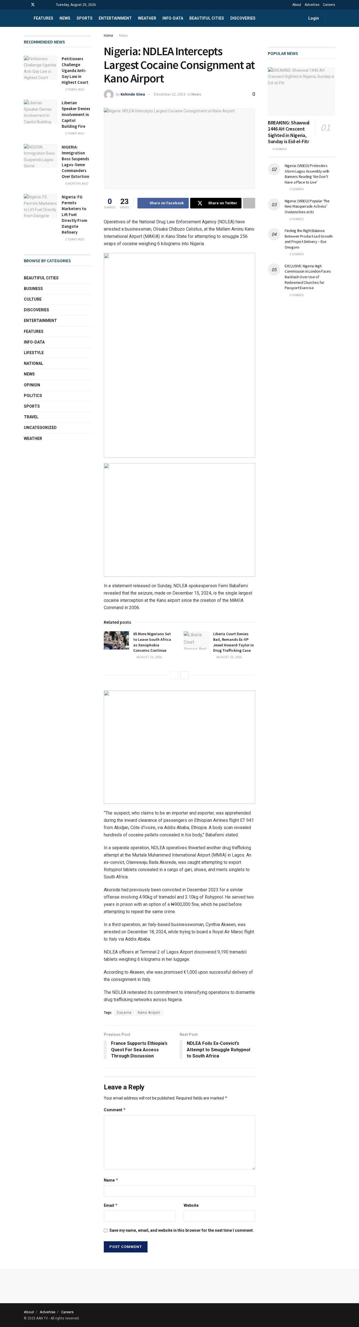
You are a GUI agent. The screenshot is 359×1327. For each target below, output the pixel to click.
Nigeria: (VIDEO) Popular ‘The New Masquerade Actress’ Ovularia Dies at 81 (307, 206)
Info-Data (34, 342)
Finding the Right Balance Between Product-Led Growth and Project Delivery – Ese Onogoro (309, 239)
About (296, 5)
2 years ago (74, 89)
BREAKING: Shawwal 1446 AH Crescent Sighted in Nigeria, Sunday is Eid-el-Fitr (289, 132)
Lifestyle (34, 353)
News (64, 18)
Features (43, 18)
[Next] (184, 675)
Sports (85, 18)
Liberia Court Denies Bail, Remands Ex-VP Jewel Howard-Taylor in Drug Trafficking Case (233, 642)
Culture (33, 299)
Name (111, 1180)
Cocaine (124, 1013)
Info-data (172, 18)
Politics (33, 395)
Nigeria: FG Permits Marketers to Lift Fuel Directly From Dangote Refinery (74, 214)
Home (108, 36)
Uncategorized (40, 427)
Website (191, 1205)
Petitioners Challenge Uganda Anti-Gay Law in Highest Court (75, 70)
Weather (147, 18)
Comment (115, 1109)
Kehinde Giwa (133, 94)
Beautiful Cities (206, 18)
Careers (329, 5)
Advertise (312, 5)
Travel (31, 417)
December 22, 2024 (169, 94)
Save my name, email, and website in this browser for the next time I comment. (181, 1230)
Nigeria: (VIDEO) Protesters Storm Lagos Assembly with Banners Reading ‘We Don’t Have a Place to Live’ (307, 174)
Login (313, 18)
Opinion (32, 385)
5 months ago (76, 183)
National (33, 363)
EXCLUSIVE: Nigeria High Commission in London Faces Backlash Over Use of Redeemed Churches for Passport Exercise (308, 276)
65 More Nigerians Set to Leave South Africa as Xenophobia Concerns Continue (152, 642)
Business (33, 288)
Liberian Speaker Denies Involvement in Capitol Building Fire (76, 114)
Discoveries (243, 18)
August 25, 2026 (149, 657)
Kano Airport (149, 1013)
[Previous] (174, 675)
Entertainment (115, 18)
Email (111, 1205)
